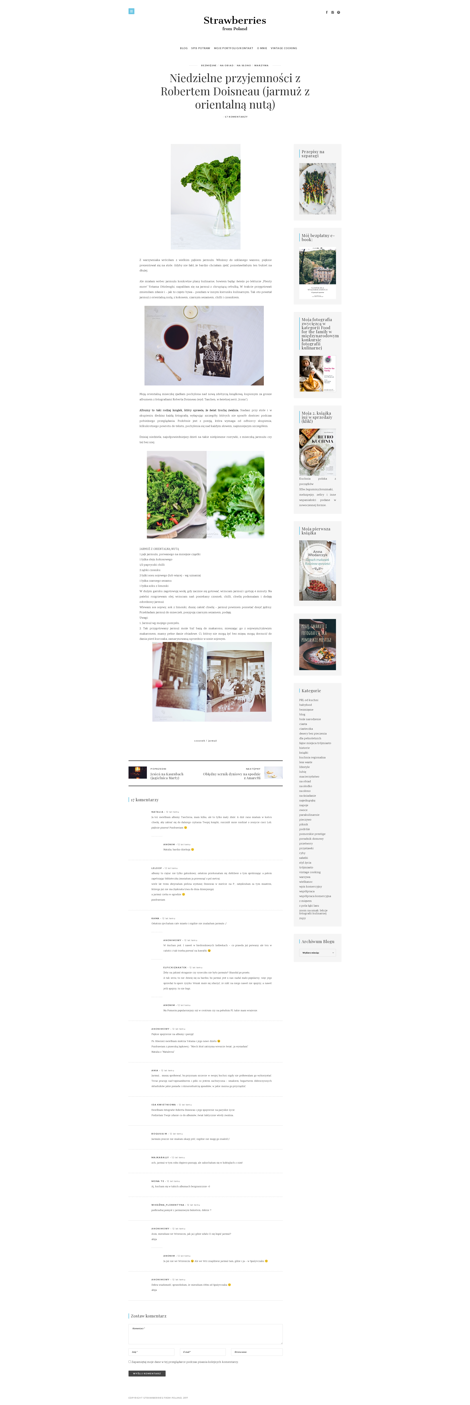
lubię (302, 772)
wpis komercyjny (310, 887)
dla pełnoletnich (310, 739)
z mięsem (305, 901)
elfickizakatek (175, 967)
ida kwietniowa (163, 1104)
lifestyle (304, 767)
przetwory (306, 844)
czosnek (199, 740)
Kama (155, 918)
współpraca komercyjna (315, 896)
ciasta (303, 724)
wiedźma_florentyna (167, 1204)
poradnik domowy (311, 839)
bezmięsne (209, 65)
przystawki (306, 848)
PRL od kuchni (308, 700)
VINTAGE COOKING (284, 48)
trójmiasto (306, 868)
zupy (302, 918)
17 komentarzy (236, 116)
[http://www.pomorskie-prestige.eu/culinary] (317, 645)
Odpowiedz (264, 812)
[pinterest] (338, 12)
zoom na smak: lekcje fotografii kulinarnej (313, 912)
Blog (184, 48)
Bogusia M (159, 1133)
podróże (304, 829)
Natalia (157, 811)
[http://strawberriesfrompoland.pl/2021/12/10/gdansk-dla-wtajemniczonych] (317, 273)
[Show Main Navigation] (131, 11)
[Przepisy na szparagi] (317, 189)
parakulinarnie (309, 815)
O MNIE (262, 48)
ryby (302, 853)
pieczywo (305, 820)
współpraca (306, 892)
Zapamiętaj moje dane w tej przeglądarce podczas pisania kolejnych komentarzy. (185, 1362)
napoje (303, 805)
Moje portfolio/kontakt (234, 48)
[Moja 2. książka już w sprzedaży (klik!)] (317, 453)
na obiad (227, 65)
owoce (303, 810)
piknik (303, 825)
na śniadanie (307, 796)
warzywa (261, 65)
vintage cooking (310, 872)
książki (303, 753)
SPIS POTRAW (200, 48)
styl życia (305, 863)
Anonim (169, 844)
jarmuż (212, 740)
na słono (244, 65)
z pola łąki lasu (309, 906)
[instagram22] (333, 12)
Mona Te (157, 1181)
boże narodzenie (310, 719)
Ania (154, 1070)
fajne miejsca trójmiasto (315, 743)
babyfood (305, 705)
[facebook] (327, 12)
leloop (156, 868)
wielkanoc (306, 882)
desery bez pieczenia (313, 734)
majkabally (160, 1157)
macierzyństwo (309, 777)
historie (304, 748)
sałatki (303, 858)
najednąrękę (307, 801)
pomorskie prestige (312, 834)
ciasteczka (306, 729)
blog (302, 715)
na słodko (305, 786)
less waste (305, 762)
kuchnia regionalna (312, 758)
